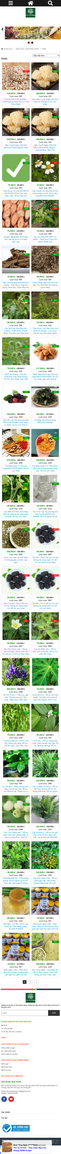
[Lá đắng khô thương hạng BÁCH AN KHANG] (45, 404)
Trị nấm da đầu (7, 1029)
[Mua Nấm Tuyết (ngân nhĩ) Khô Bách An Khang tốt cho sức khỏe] (45, 83)
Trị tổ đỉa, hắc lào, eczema (11, 1032)
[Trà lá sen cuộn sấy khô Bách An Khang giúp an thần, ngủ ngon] (16, 542)
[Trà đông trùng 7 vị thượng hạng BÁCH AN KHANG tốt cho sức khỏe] (16, 450)
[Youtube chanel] (11, 1099)
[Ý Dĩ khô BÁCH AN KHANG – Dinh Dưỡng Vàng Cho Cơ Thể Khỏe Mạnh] (16, 83)
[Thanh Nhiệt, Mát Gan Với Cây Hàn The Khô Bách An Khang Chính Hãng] (45, 267)
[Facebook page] (4, 1099)
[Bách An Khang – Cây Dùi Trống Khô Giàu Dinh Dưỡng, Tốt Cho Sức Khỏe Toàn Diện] (16, 358)
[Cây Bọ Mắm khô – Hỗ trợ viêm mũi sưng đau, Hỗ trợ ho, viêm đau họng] (45, 633)
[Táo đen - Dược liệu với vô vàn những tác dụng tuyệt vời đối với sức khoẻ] (45, 587)
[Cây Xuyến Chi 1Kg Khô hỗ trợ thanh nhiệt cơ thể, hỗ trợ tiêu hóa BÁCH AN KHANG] (45, 175)
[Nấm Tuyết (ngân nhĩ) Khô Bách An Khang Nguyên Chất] (16, 129)
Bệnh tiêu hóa (6, 1067)
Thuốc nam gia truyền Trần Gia (16, 1022)
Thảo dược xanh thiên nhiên (27, 49)
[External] (29, 1129)
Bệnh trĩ (4, 1025)
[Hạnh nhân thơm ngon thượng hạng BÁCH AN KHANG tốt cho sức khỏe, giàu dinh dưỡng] (45, 358)
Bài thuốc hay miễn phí (12, 1076)
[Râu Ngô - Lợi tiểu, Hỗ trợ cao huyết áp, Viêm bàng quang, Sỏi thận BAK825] (16, 908)
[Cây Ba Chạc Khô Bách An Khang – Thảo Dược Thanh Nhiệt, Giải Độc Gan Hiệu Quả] (16, 313)
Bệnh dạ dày (6, 1070)
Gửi (54, 1013)
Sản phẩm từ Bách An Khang (15, 1044)
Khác (44, 49)
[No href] (30, 29)
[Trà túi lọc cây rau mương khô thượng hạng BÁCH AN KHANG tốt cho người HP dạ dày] (45, 496)
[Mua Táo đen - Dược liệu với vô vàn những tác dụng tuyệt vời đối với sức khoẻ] (16, 587)
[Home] (30, 13)
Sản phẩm (5, 1112)
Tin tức (4, 1118)
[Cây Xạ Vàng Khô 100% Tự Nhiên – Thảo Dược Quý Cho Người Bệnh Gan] (45, 221)
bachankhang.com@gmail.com (18, 1091)
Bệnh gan (5, 1064)
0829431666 (13, 1093)
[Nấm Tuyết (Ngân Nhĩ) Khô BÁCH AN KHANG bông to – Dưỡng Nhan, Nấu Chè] (45, 129)
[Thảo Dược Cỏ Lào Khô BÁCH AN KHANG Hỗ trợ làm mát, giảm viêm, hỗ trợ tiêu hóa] (16, 175)
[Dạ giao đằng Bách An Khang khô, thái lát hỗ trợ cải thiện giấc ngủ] (16, 221)
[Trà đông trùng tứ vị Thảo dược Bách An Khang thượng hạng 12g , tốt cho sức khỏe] (45, 450)
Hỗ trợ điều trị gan (8, 1048)
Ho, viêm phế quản (8, 1051)
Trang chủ (7, 49)
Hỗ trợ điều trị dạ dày (9, 1054)
